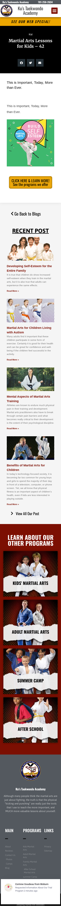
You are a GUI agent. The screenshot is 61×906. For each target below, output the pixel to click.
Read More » (13, 291)
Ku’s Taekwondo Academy (31, 789)
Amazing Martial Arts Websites (30, 905)
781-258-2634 (45, 2)
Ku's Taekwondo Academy (30, 10)
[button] (54, 11)
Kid (30, 34)
